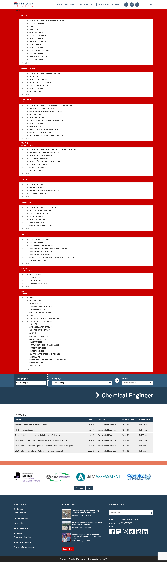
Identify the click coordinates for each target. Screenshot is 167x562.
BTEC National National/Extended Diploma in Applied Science (41, 440)
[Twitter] (118, 533)
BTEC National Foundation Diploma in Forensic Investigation (40, 450)
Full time (142, 445)
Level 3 (91, 435)
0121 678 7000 (120, 523)
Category (56, 378)
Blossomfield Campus (107, 424)
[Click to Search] (151, 382)
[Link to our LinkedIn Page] (145, 533)
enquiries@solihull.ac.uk (124, 519)
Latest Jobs (18, 523)
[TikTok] (132, 533)
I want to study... (59, 382)
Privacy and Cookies (22, 537)
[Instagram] (125, 533)
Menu (17, 10)
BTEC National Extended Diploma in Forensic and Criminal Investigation (45, 445)
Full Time (143, 424)
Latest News (68, 549)
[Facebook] (112, 533)
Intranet (116, 5)
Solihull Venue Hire (21, 512)
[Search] (149, 512)
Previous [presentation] (79, 487)
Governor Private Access (24, 547)
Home (59, 5)
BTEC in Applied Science (25, 430)
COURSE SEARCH (116, 504)
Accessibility (71, 5)
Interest (125, 378)
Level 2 (91, 430)
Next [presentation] (89, 487)
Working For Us (87, 5)
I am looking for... (22, 382)
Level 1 (91, 424)
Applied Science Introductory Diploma (31, 424)
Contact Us (103, 5)
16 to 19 (125, 424)
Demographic (22, 378)
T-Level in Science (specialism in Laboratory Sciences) (37, 435)
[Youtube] (138, 533)
